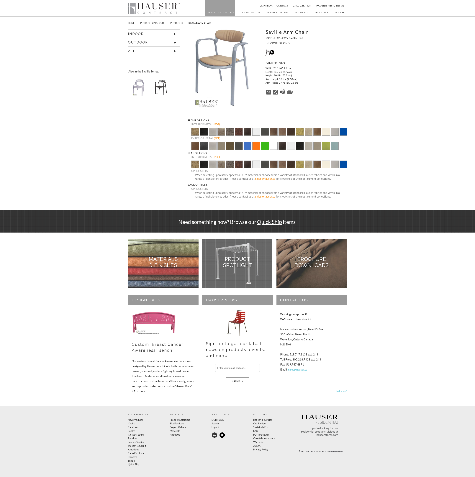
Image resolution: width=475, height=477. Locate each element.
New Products (135, 419)
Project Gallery (277, 12)
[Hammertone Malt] (282, 132)
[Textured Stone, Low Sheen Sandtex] (204, 148)
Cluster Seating (136, 434)
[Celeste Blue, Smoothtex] (334, 148)
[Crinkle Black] (247, 132)
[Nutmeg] (195, 148)
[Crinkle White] (256, 132)
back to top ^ (341, 391)
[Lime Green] (265, 148)
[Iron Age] (230, 132)
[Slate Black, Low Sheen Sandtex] (204, 134)
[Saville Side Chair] (137, 89)
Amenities (133, 449)
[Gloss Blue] (343, 132)
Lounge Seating (136, 442)
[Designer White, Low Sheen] (273, 148)
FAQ (255, 430)
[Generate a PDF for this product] (283, 93)
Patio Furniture (136, 453)
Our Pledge (259, 423)
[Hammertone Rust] (291, 132)
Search (215, 423)
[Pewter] (212, 134)
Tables (131, 430)
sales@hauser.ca (265, 178)
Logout (215, 427)
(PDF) (217, 124)
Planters (132, 456)
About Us (321, 12)
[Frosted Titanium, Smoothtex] (317, 148)
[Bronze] (230, 148)
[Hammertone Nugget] (195, 132)
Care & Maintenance (264, 438)
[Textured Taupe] (308, 132)
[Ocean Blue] (247, 148)
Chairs (131, 423)
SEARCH (339, 12)
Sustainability (260, 427)
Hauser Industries (262, 419)
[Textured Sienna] (273, 132)
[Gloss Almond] (326, 132)
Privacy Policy (260, 449)
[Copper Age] (239, 132)
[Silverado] (221, 134)
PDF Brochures (261, 434)
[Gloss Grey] (334, 132)
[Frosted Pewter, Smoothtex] (308, 148)
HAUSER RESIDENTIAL (330, 5)
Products (176, 22)
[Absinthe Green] (326, 148)
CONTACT (281, 5)
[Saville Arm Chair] (222, 68)
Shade (131, 460)
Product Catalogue (152, 22)
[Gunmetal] (265, 132)
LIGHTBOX (266, 5)
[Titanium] (221, 148)
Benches (132, 438)
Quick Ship (269, 222)
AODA (257, 445)
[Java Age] (317, 132)
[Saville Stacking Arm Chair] (160, 89)
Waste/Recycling (137, 445)
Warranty (258, 442)
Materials (301, 12)
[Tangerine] (256, 148)
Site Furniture (251, 12)
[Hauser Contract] (154, 8)
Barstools (133, 427)
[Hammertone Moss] (300, 132)
